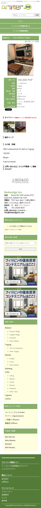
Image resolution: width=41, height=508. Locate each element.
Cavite (8, 399)
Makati (8, 328)
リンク (4, 497)
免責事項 (5, 494)
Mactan (12, 385)
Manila (8, 355)
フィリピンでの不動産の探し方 (20, 26)
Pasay (11, 362)
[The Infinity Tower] (20, 74)
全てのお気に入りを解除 (14, 229)
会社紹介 (5, 479)
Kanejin (8, 444)
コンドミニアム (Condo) (15, 412)
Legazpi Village (14, 335)
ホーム (21, 21)
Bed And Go (10, 437)
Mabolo (12, 379)
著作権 (4, 500)
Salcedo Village (14, 331)
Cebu (7, 372)
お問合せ (5, 482)
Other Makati (14, 341)
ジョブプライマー (9, 469)
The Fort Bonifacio (16, 348)
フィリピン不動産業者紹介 (20, 31)
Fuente (11, 382)
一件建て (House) (12, 419)
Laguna (8, 395)
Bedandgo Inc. (13, 192)
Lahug (11, 376)
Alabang (8, 368)
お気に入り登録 (33, 41)
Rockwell (12, 338)
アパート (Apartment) (14, 416)
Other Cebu (13, 392)
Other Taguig (14, 351)
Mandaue (12, 388)
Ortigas (12, 358)
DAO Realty (10, 447)
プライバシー (7, 491)
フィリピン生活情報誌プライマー (15, 466)
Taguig (8, 344)
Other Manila (14, 365)
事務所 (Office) (11, 423)
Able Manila (10, 440)
